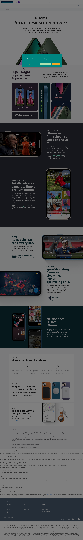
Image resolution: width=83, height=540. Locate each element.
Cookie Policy (46, 60)
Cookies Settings (27, 64)
